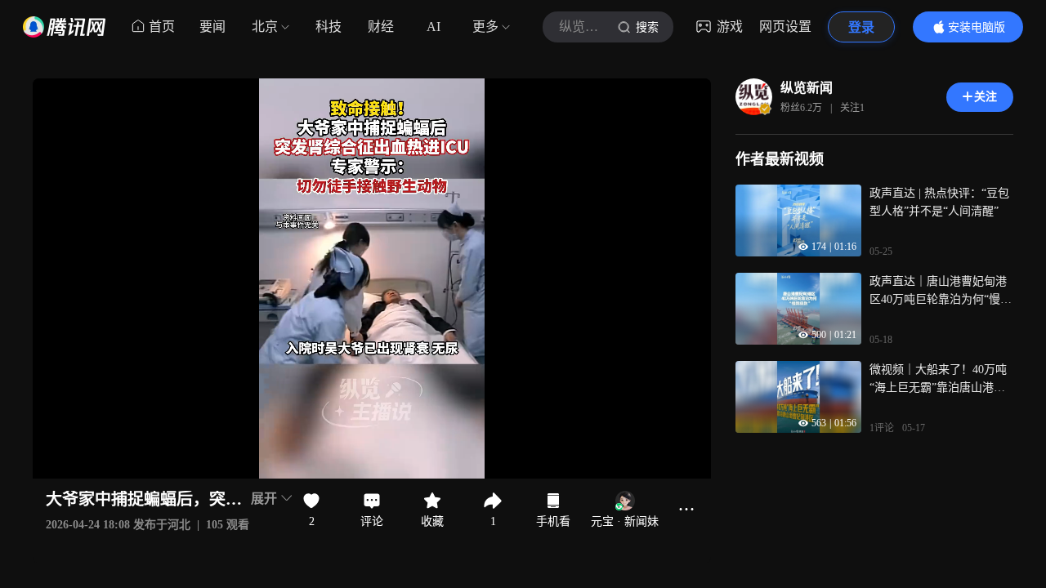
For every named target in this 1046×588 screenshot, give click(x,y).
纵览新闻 (806, 88)
